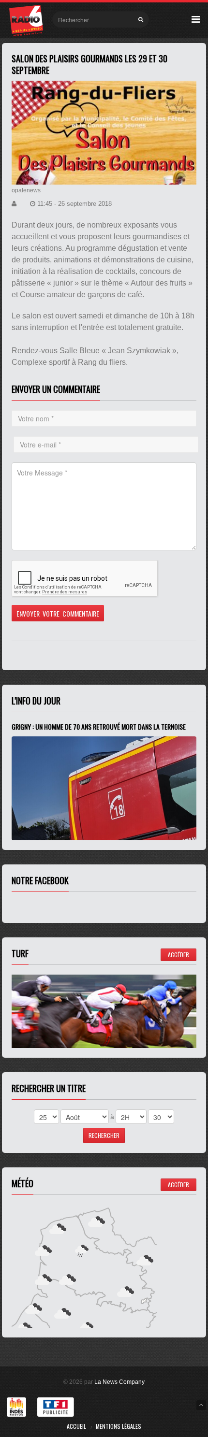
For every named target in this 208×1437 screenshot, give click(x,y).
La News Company (119, 1382)
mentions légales (118, 1426)
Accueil (76, 1426)
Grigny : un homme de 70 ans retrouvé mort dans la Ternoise (99, 726)
